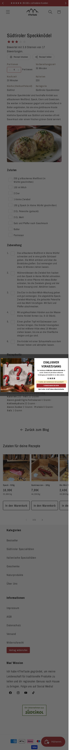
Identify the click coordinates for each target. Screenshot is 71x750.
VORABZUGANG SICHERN (51, 386)
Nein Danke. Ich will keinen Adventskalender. (51, 389)
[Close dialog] (66, 360)
